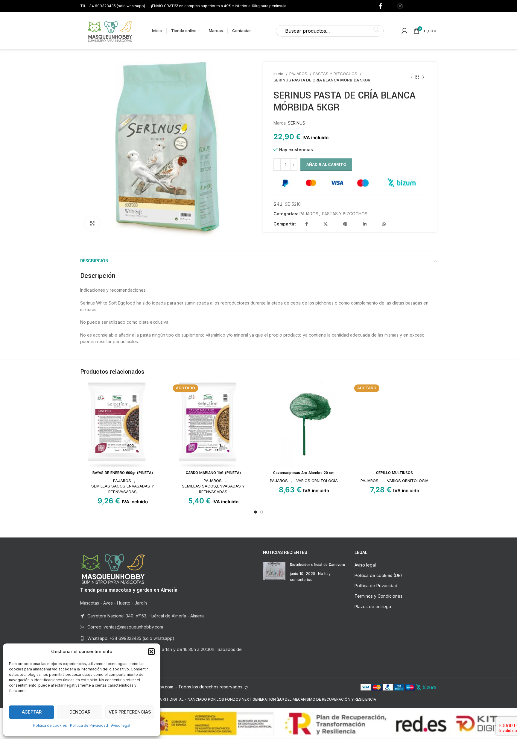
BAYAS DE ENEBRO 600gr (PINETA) (122, 472)
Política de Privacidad (89, 725)
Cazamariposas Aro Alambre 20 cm (303, 472)
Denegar (79, 712)
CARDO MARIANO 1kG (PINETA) (213, 472)
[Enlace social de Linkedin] (364, 224)
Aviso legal (120, 725)
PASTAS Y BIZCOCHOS (335, 73)
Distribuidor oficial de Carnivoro (317, 564)
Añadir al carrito (326, 164)
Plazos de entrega (373, 606)
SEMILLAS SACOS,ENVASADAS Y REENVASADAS (122, 489)
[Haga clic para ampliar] (92, 223)
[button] (151, 652)
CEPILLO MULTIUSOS (394, 472)
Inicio (279, 73)
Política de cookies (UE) (378, 575)
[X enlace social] (325, 224)
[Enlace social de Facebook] (380, 5)
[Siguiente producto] (423, 77)
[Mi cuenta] (404, 31)
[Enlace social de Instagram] (400, 5)
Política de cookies (50, 725)
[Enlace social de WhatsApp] (383, 224)
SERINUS (296, 122)
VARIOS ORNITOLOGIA (317, 480)
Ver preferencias (130, 712)
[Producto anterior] (411, 77)
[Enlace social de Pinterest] (345, 224)
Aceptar (32, 712)
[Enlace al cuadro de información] (112, 6)
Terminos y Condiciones (378, 596)
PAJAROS (298, 73)
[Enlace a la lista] (167, 638)
